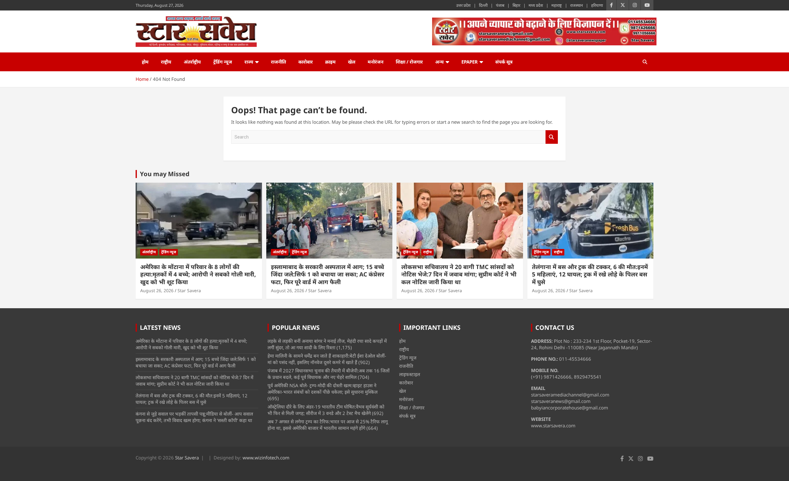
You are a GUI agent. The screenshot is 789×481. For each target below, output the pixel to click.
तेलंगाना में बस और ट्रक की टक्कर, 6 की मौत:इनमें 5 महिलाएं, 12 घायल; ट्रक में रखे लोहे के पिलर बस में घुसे (590, 274)
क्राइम (330, 62)
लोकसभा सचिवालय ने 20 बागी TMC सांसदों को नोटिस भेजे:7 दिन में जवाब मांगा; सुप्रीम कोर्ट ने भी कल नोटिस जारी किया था (459, 274)
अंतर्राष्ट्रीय (192, 62)
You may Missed (165, 174)
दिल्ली (483, 5)
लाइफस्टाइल (409, 374)
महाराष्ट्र (556, 5)
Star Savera (189, 290)
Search (552, 137)
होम (145, 62)
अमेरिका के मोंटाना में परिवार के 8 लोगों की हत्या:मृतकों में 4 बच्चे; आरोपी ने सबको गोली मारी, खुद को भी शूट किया (198, 274)
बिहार (516, 5)
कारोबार (305, 62)
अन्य (439, 62)
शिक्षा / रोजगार (409, 62)
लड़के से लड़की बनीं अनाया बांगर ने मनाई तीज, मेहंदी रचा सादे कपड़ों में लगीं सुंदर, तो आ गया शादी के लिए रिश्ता (327, 344)
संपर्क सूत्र (504, 62)
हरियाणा (597, 5)
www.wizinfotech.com (266, 457)
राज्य (248, 62)
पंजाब (500, 5)
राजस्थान (576, 5)
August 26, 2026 (157, 290)
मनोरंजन (375, 62)
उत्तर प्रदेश (463, 5)
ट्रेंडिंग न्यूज (222, 62)
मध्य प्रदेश (536, 5)
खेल (351, 62)
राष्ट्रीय (166, 62)
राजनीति (278, 62)
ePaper (469, 62)
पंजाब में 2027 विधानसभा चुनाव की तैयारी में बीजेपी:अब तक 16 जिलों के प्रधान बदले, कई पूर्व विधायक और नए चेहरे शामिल (329, 373)
